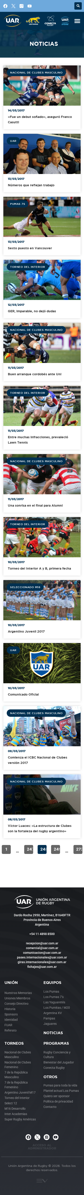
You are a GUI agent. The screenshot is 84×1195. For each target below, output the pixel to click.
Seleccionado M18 (25, 587)
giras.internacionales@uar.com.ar (42, 962)
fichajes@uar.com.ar (42, 967)
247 (30, 849)
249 (57, 849)
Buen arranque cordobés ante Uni (34, 374)
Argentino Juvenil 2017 (26, 631)
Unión (11, 982)
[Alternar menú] (77, 21)
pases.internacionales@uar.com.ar (42, 957)
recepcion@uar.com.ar (42, 943)
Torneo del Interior (27, 266)
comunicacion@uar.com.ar (42, 952)
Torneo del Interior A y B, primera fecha (39, 568)
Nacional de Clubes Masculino (36, 72)
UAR (13, 140)
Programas (56, 1043)
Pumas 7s (17, 203)
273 (79, 849)
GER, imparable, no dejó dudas (32, 311)
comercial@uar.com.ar (42, 948)
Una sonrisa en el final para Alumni (35, 505)
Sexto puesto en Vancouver (30, 248)
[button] (78, 6)
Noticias (53, 1033)
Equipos (52, 982)
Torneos (14, 1043)
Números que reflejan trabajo (31, 185)
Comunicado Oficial (23, 694)
